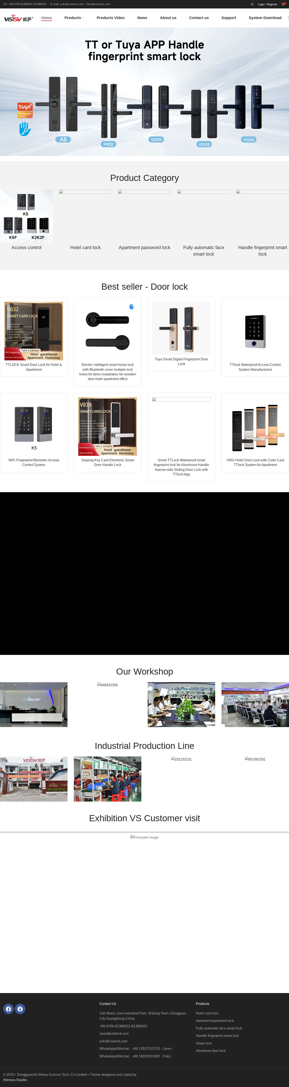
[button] (4, 91)
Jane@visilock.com (114, 1033)
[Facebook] (8, 1009)
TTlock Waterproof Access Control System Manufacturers (255, 367)
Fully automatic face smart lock (203, 251)
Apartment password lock (144, 247)
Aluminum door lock (211, 1051)
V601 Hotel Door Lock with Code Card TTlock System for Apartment (255, 462)
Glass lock (204, 1043)
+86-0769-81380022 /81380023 (123, 1026)
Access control (26, 247)
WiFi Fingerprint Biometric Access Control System (33, 462)
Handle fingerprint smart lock (262, 251)
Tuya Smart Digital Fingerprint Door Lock (181, 361)
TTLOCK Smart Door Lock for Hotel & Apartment (34, 367)
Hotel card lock (85, 247)
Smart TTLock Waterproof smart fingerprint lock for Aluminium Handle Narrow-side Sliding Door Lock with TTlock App (181, 467)
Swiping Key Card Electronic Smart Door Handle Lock (107, 462)
